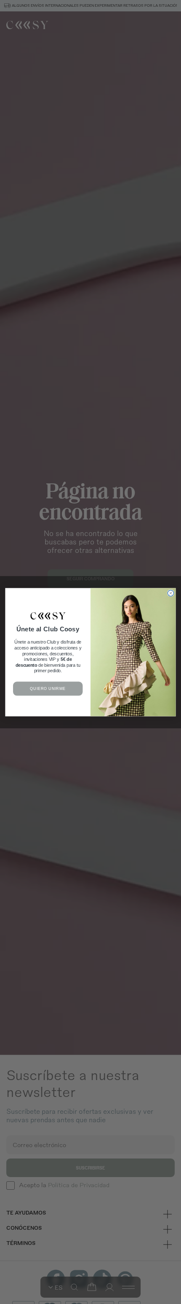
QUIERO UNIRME (48, 688)
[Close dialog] (170, 593)
